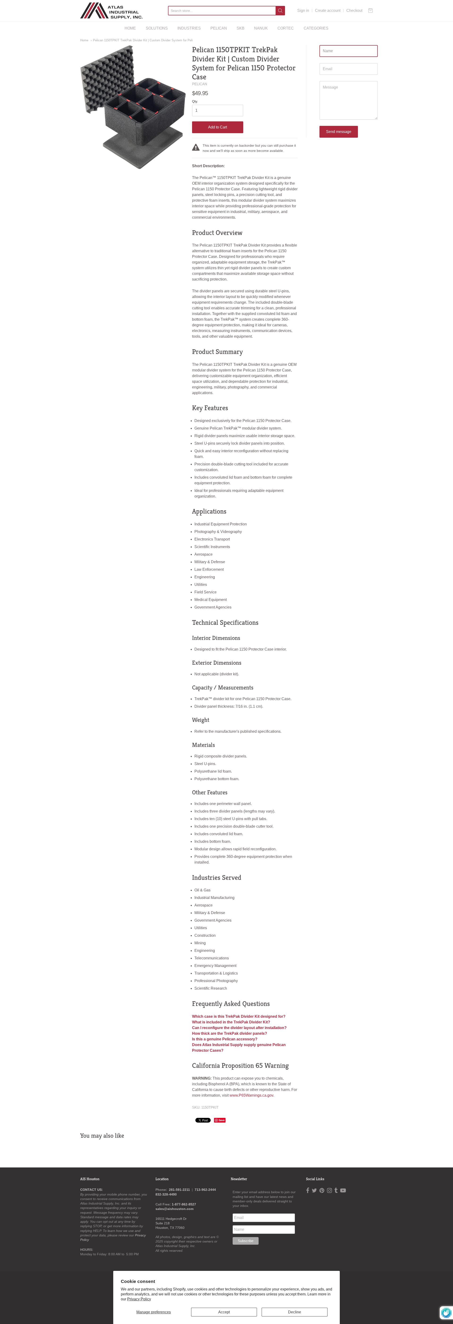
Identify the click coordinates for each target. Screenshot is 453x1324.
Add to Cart (217, 127)
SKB (240, 28)
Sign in (303, 11)
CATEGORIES (316, 28)
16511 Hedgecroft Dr (171, 1219)
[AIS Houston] (111, 10)
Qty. (195, 101)
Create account (327, 11)
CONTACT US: (91, 1190)
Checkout (354, 11)
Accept (224, 1312)
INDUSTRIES (189, 28)
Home (84, 40)
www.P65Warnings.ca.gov (251, 1095)
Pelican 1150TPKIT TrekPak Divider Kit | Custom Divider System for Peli (143, 40)
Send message (338, 132)
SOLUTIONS (157, 28)
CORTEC (285, 28)
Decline (294, 1312)
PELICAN (218, 28)
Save (222, 1120)
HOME (130, 28)
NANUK (261, 28)
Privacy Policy (139, 1299)
